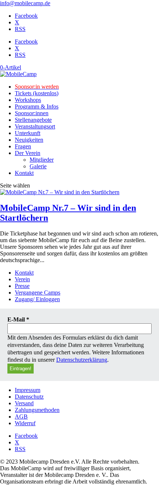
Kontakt (24, 173)
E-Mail (18, 319)
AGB (21, 416)
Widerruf (25, 423)
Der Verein (27, 153)
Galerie (38, 166)
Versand (24, 403)
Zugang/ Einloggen (37, 299)
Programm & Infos (36, 106)
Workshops (28, 100)
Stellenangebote (33, 120)
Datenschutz (29, 396)
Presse (22, 286)
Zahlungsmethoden (37, 410)
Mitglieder (42, 159)
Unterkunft (27, 133)
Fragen (23, 146)
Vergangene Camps (37, 292)
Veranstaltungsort (35, 126)
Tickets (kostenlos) (36, 93)
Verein (22, 279)
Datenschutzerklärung (81, 360)
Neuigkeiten (29, 140)
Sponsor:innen (31, 113)
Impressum (27, 390)
